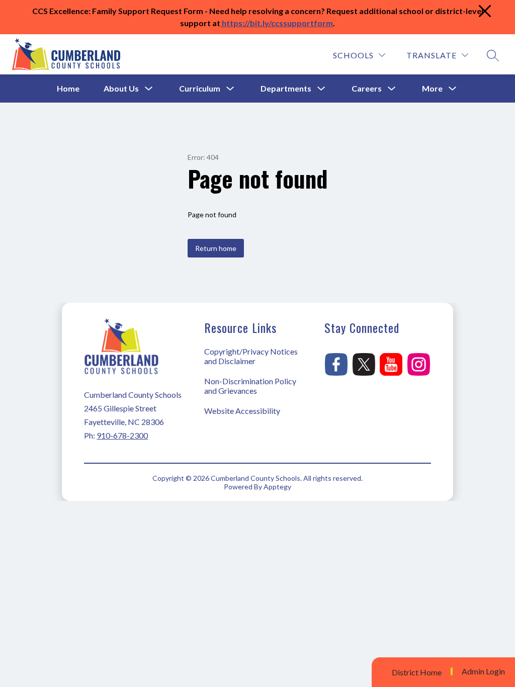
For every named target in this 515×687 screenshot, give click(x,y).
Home (68, 88)
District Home (417, 672)
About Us (121, 88)
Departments (286, 88)
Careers (367, 88)
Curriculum (199, 88)
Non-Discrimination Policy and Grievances (250, 385)
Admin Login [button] (483, 671)
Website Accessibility (242, 410)
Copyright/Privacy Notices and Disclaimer (251, 356)
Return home (215, 248)
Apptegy (277, 486)
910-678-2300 (122, 435)
